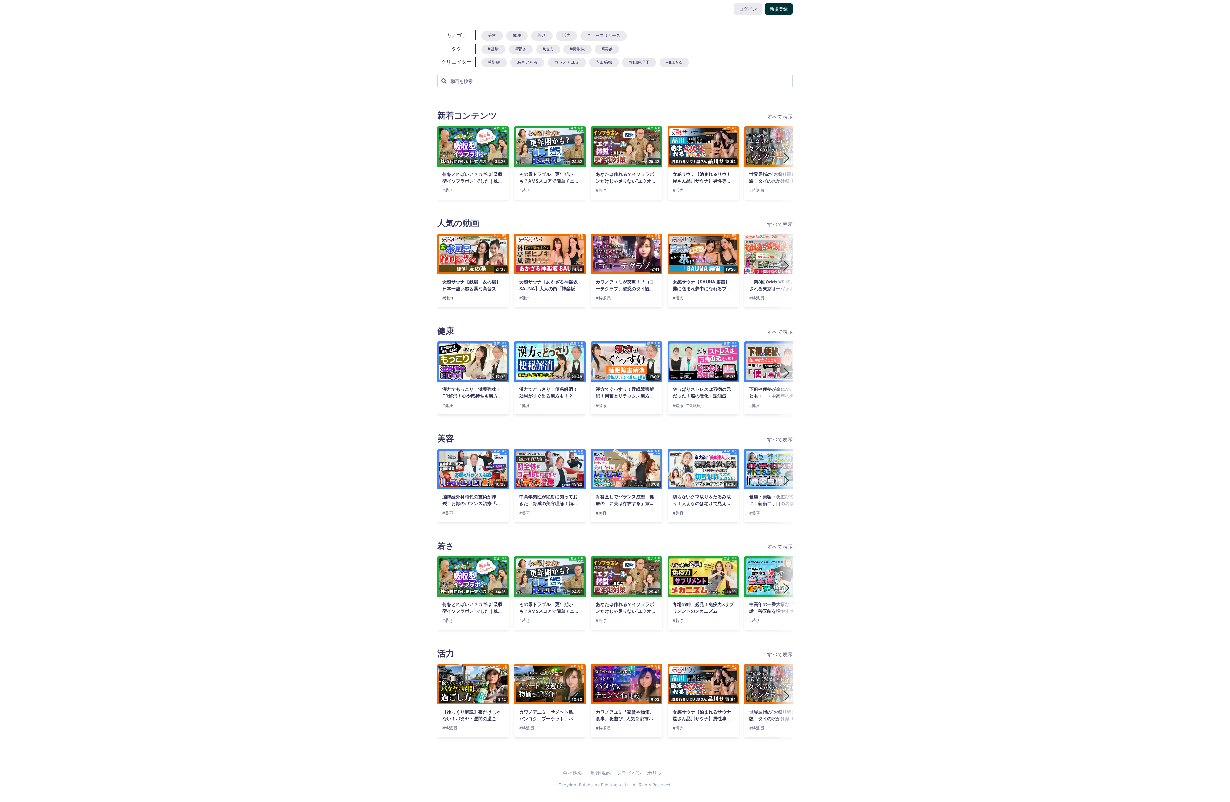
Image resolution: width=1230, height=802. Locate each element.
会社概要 (572, 773)
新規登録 (779, 9)
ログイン (748, 9)
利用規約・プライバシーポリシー (629, 773)
